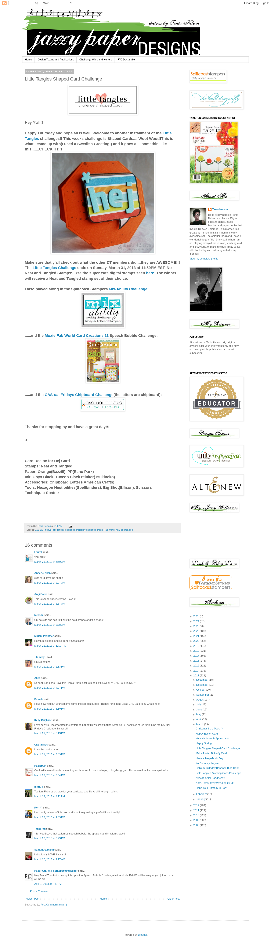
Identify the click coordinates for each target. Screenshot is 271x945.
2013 (196, 675)
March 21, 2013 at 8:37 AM (49, 603)
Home (28, 59)
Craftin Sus (41, 744)
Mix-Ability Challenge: (129, 289)
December (202, 679)
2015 (196, 665)
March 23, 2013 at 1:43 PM (49, 817)
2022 (196, 631)
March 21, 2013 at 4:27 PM (49, 687)
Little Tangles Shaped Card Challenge (218, 748)
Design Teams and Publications (55, 59)
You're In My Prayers (207, 763)
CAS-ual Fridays (43, 529)
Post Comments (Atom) (53, 904)
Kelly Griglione (43, 720)
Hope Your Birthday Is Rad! (211, 788)
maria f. (38, 786)
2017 (196, 655)
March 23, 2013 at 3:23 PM (49, 838)
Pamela (38, 699)
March (200, 724)
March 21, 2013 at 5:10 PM (49, 708)
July (199, 704)
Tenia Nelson (220, 209)
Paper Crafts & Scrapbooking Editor (55, 870)
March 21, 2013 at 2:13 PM (49, 666)
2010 (196, 815)
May (199, 714)
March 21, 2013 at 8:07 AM (49, 582)
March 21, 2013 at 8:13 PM (49, 733)
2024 (196, 621)
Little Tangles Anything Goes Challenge (218, 773)
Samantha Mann (44, 849)
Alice (37, 678)
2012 (196, 805)
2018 (196, 650)
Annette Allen (42, 573)
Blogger (142, 934)
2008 (196, 825)
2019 (196, 646)
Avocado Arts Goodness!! (210, 778)
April (199, 719)
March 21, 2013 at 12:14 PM (50, 645)
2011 (196, 810)
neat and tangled (124, 529)
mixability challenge (86, 529)
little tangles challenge (64, 529)
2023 (196, 626)
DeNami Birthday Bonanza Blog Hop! (217, 768)
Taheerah (40, 828)
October (201, 689)
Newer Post (32, 898)
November (202, 684)
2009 (196, 820)
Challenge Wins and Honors (95, 59)
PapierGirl (40, 765)
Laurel (38, 552)
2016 (196, 660)
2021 (196, 636)
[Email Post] (70, 526)
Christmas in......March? (209, 728)
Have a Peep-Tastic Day (210, 758)
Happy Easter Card (207, 733)
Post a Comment (39, 891)
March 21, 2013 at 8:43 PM (49, 754)
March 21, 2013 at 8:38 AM (49, 624)
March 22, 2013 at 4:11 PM (49, 796)
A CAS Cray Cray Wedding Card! (215, 783)
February (201, 794)
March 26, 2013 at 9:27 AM (49, 859)
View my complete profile (203, 258)
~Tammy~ (40, 657)
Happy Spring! (204, 743)
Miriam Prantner (44, 636)
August (200, 699)
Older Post (173, 898)
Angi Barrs (40, 594)
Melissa (39, 615)
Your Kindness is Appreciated (213, 738)
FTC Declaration (127, 59)
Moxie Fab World (106, 529)
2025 (196, 616)
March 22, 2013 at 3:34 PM (49, 775)
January (201, 799)
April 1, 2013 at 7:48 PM (48, 883)
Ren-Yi (38, 807)
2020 (196, 640)
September (203, 694)
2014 (196, 670)
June (199, 709)
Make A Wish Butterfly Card (211, 753)
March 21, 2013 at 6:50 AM (49, 561)
